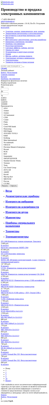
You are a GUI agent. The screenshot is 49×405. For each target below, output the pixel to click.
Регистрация (12, 73)
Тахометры (12, 231)
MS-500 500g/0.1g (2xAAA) (11, 317)
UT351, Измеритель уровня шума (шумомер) (18, 268)
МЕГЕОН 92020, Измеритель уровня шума (17, 287)
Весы (8, 190)
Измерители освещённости (22, 206)
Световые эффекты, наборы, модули (19, 48)
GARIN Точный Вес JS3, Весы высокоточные (19, 354)
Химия (8, 54)
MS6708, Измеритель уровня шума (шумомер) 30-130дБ (22, 274)
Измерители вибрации (19, 201)
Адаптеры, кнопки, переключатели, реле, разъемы (25, 31)
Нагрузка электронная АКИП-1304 (14, 248)
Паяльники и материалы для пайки (19, 42)
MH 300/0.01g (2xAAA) (10, 342)
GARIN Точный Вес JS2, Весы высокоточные (19, 360)
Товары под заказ (12, 50)
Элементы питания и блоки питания (19, 62)
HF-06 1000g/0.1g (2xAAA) (11, 348)
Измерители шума (16, 212)
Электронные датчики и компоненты (20, 58)
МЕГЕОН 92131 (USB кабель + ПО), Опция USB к (21, 293)
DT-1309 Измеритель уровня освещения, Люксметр (21, 241)
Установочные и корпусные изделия (19, 52)
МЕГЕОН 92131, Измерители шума (15, 305)
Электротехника (11, 60)
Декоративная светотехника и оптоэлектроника (24, 33)
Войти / (4, 73)
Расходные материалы (14, 46)
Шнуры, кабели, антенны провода (18, 56)
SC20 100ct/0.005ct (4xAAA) (12, 311)
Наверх (4, 395)
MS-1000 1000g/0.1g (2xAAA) (12, 323)
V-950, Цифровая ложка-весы (12, 299)
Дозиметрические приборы (22, 196)
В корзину (5, 245)
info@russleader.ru (7, 21)
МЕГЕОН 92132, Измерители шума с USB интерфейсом (23, 280)
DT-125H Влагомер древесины (13, 254)
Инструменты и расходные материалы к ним (22, 35)
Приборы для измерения (14, 44)
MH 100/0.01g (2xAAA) (10, 330)
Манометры (13, 217)
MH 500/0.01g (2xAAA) (10, 336)
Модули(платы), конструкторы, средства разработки (25, 40)
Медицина (9, 38)
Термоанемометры (17, 236)
